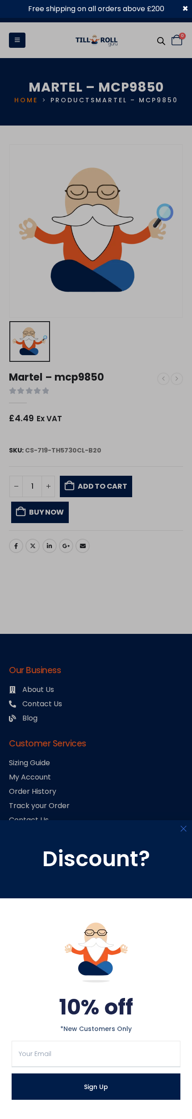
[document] (96, 559)
